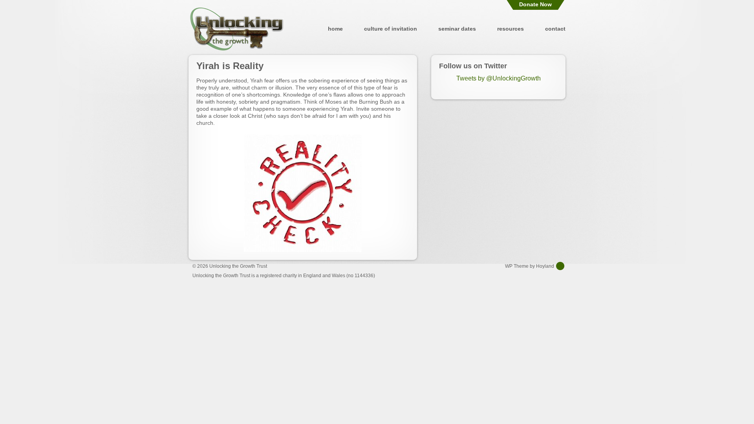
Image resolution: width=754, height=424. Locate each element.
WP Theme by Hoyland (529, 266)
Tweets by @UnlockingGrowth (498, 78)
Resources (510, 29)
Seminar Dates (457, 29)
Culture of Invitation (390, 29)
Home (335, 29)
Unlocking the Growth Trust (236, 28)
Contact (555, 29)
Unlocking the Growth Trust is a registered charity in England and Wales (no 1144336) (283, 275)
